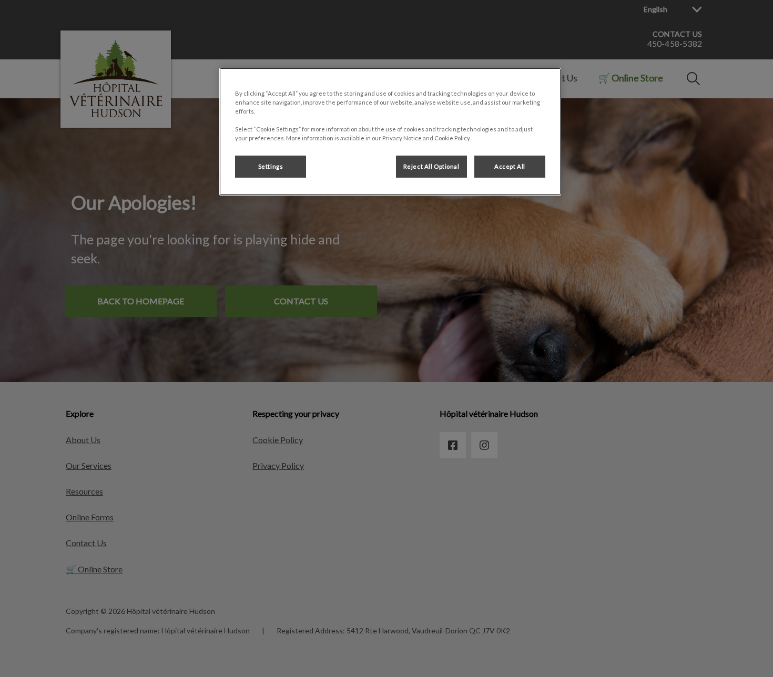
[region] (390, 132)
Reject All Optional (431, 166)
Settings (270, 166)
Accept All (509, 166)
